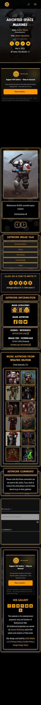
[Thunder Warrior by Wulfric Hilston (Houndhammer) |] (28, 383)
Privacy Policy (16, 642)
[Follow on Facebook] (9, 606)
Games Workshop (17, 629)
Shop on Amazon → (20, 92)
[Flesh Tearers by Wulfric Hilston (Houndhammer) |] (13, 383)
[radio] (11, 283)
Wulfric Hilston (22, 30)
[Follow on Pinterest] (22, 606)
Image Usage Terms (20, 645)
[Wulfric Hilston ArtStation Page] (17, 43)
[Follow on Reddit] (31, 606)
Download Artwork (19, 345)
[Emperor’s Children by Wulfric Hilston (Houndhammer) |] (28, 399)
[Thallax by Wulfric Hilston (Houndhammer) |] (28, 414)
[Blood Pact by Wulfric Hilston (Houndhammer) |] (28, 429)
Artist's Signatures (22, 36)
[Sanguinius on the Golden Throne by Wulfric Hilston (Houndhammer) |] (13, 460)
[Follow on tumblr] (20, 610)
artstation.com (19, 333)
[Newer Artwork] (17, 224)
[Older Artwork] (23, 224)
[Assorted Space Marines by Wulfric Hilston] (20, 197)
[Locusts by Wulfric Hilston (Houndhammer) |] (13, 414)
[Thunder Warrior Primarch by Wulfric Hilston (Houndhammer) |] (13, 399)
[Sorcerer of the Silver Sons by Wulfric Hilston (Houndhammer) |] (28, 460)
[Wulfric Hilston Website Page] (23, 43)
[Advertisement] (20, 125)
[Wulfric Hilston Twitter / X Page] (12, 43)
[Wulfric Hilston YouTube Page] (28, 43)
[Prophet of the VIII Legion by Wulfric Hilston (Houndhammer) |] (28, 445)
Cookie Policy (28, 642)
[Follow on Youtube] (26, 606)
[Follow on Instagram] (18, 606)
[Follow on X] (13, 606)
